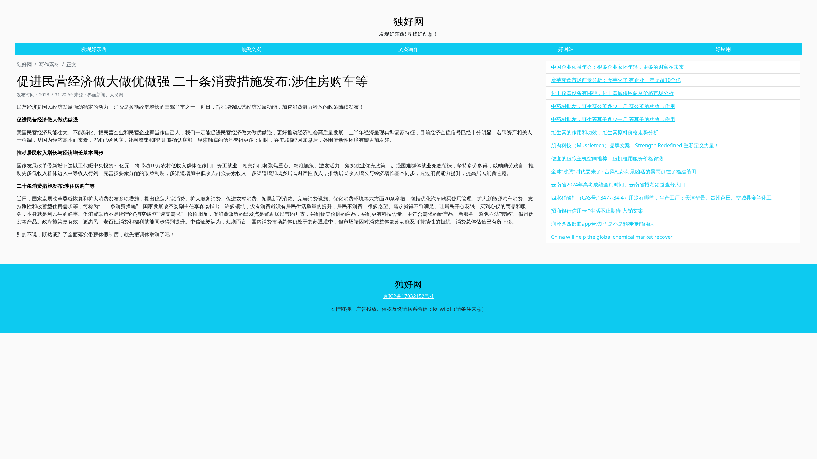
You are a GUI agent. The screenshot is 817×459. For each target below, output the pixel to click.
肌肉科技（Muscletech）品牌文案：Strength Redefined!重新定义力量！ (635, 145)
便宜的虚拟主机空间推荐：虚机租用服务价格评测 (607, 158)
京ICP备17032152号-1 (408, 296)
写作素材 (49, 64)
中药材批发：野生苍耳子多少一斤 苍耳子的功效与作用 (613, 119)
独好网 (24, 64)
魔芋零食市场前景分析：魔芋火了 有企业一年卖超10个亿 (616, 80)
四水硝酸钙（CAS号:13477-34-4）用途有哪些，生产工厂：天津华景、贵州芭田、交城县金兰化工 (661, 197)
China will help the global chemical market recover (612, 236)
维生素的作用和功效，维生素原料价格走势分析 (604, 132)
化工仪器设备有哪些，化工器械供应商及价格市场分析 (612, 93)
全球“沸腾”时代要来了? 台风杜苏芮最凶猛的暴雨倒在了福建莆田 (623, 171)
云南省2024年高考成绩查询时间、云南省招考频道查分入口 (618, 184)
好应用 (723, 49)
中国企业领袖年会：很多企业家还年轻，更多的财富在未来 (617, 66)
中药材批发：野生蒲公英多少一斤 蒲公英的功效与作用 (613, 106)
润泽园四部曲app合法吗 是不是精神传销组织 (602, 223)
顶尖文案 (251, 49)
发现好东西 (94, 49)
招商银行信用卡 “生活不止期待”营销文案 (597, 210)
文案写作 (408, 49)
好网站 (565, 49)
